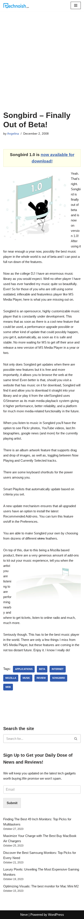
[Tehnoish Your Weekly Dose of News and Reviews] (16, 5)
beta (42, 669)
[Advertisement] (42, 66)
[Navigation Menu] (76, 5)
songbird (58, 678)
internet (58, 669)
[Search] (76, 738)
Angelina (13, 133)
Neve (24, 914)
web (8, 687)
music (26, 678)
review (41, 678)
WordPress (56, 914)
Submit (12, 803)
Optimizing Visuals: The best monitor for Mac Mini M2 (41, 886)
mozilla (10, 678)
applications (24, 669)
